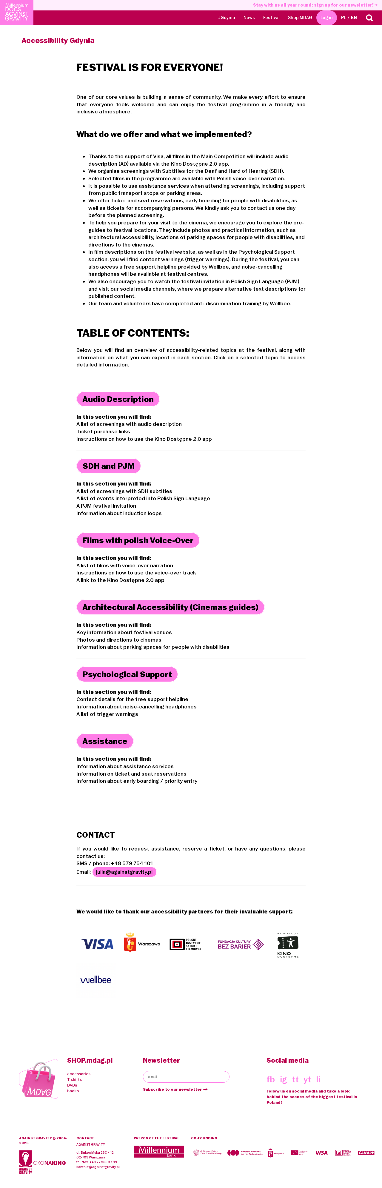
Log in (327, 17)
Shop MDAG (300, 17)
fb (271, 1079)
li (318, 1079)
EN (354, 17)
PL (343, 17)
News (249, 17)
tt (295, 1079)
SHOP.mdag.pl (90, 1060)
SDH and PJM (108, 466)
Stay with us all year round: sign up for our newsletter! (314, 5)
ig (283, 1079)
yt (307, 1079)
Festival (271, 17)
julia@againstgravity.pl (124, 872)
